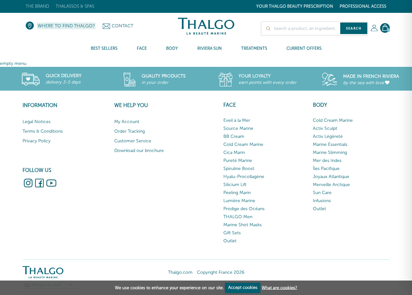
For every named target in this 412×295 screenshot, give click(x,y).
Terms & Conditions (43, 131)
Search (353, 28)
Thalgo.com (180, 272)
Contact (122, 26)
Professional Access (363, 6)
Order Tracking (129, 131)
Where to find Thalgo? (66, 26)
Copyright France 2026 (220, 272)
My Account (126, 121)
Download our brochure (139, 150)
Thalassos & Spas (75, 6)
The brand (37, 6)
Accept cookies (243, 287)
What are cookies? (279, 287)
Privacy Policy (37, 141)
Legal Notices (37, 121)
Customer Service (132, 141)
